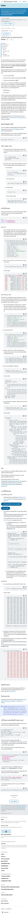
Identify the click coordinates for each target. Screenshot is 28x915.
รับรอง (5, 84)
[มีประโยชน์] (10, 31)
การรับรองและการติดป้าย (5, 876)
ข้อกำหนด (2, 908)
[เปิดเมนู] (2, 1)
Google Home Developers (6, 28)
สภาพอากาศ (3, 856)
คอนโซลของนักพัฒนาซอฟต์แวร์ (7, 894)
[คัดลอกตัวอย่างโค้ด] (26, 138)
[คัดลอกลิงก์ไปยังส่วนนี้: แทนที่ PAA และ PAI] (13, 495)
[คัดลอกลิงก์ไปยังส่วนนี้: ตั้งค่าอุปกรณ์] (11, 696)
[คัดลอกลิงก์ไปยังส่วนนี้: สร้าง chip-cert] (13, 146)
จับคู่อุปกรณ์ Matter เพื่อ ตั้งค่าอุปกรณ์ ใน (13, 701)
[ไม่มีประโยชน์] (12, 31)
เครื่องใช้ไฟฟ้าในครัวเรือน (5, 863)
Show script (6, 508)
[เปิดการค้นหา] (20, 1)
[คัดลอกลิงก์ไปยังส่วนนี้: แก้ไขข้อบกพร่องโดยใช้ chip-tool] (24, 720)
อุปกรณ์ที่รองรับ (12, 691)
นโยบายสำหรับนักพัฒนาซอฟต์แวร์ (7, 889)
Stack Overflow (4, 901)
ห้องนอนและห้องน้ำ (4, 868)
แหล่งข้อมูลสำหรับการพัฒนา (6, 880)
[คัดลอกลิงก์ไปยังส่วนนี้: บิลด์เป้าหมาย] (11, 685)
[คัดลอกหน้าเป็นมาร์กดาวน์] (11, 39)
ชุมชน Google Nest (5, 903)
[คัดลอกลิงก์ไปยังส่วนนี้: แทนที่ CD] (8, 581)
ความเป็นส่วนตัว (9, 908)
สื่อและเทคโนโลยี (4, 861)
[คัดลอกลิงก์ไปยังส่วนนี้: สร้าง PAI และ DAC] (12, 295)
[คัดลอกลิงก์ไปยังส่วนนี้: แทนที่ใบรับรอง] (12, 491)
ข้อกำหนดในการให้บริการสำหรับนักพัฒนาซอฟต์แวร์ (10, 887)
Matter (3, 6)
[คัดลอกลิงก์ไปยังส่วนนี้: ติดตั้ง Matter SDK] (14, 124)
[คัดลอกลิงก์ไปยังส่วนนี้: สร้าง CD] (7, 227)
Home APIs (3, 843)
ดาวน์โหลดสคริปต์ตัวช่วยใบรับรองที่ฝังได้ (11, 504)
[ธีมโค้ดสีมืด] (24, 138)
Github (13, 129)
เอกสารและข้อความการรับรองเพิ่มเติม (16, 117)
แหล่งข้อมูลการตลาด (4, 878)
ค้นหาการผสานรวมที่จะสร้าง (6, 834)
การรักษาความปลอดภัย (5, 858)
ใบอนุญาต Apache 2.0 (22, 807)
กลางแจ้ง (2, 870)
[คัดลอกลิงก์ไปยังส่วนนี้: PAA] (4, 468)
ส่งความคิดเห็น (6, 34)
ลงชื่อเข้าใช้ (24, 1)
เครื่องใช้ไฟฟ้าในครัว (4, 865)
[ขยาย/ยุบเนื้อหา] (6, 43)
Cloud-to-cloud (4, 825)
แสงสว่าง (2, 854)
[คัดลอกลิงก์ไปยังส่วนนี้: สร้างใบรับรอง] (11, 208)
